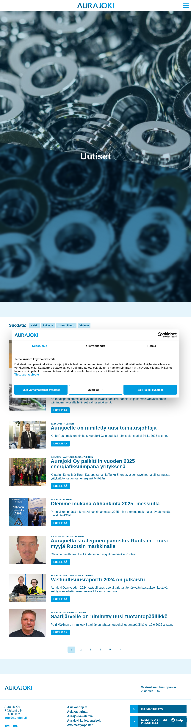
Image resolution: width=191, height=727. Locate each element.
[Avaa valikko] (186, 5)
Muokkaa (93, 389)
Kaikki (34, 325)
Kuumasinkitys (152, 709)
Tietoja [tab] (151, 345)
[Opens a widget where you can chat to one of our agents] (177, 720)
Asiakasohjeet (77, 707)
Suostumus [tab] (39, 345)
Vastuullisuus (66, 325)
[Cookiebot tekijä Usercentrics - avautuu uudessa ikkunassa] (160, 335)
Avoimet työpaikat (80, 725)
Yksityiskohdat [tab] (95, 345)
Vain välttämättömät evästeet (41, 389)
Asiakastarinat (77, 711)
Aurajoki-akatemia (80, 716)
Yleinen (84, 325)
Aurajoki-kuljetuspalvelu (84, 720)
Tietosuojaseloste (26, 374)
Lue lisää (60, 410)
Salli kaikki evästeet (150, 389)
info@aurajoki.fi (15, 717)
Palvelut (48, 325)
